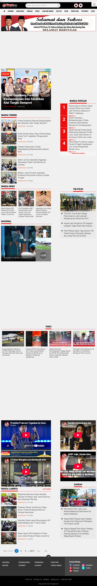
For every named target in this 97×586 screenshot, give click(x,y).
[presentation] (46, 70)
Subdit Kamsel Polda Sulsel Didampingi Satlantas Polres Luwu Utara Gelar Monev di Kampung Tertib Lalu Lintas (80, 133)
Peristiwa (75, 11)
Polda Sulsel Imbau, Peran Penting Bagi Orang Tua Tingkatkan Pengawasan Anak (44, 98)
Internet (84, 11)
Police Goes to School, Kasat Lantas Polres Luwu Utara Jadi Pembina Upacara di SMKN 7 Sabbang (80, 109)
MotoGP (5, 565)
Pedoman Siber (66, 579)
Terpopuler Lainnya (78, 153)
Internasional (24, 562)
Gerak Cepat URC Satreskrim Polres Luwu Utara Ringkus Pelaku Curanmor (8, 211)
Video (37, 11)
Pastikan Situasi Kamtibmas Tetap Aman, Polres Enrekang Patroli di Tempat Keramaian (32, 509)
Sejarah (38, 565)
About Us (28, 579)
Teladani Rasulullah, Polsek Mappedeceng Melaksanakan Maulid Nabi (33, 149)
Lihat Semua (47, 489)
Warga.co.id (55, 579)
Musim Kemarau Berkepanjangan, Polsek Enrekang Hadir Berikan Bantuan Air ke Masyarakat (80, 121)
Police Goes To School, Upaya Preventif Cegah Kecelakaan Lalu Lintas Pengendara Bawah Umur (81, 145)
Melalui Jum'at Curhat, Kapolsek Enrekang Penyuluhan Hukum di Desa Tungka (33, 175)
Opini (66, 11)
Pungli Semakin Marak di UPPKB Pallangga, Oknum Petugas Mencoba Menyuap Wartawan (12, 352)
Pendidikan (39, 562)
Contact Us (37, 579)
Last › (46, 551)
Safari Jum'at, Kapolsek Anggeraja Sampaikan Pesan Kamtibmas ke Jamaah (32, 162)
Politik (59, 11)
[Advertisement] (48, 49)
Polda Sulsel (28, 106)
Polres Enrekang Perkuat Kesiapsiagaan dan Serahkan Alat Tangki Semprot (34, 122)
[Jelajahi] (94, 4)
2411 (32, 551)
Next (38, 551)
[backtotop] (48, 557)
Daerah (30, 11)
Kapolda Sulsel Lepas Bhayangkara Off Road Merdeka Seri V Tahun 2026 (34, 521)
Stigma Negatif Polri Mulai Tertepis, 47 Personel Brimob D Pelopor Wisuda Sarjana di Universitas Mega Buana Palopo (78, 532)
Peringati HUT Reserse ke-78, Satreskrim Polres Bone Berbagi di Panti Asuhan (83, 351)
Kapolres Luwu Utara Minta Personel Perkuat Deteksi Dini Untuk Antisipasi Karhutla (43, 212)
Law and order (47, 11)
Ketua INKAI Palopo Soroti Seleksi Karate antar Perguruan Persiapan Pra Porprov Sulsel (78, 521)
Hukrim (10, 11)
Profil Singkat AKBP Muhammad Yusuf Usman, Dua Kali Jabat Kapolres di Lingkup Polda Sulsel (25, 212)
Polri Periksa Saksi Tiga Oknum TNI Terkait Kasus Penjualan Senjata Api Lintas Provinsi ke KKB (78, 233)
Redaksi (46, 579)
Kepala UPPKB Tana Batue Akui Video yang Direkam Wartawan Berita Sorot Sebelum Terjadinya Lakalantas (35, 353)
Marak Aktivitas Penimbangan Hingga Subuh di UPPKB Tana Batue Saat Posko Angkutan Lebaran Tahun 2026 (59, 353)
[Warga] (76, 5)
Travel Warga (56, 565)
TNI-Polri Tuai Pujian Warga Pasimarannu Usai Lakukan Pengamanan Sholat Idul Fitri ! (76, 216)
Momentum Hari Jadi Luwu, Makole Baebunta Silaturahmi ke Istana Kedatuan (77, 511)
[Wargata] (81, 5)
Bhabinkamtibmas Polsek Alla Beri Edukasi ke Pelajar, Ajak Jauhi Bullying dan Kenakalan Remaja (34, 496)
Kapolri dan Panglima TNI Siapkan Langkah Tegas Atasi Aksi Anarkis (78, 224)
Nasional (6, 562)
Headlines (20, 11)
